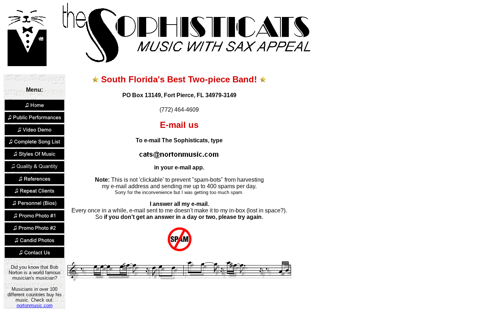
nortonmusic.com (35, 305)
